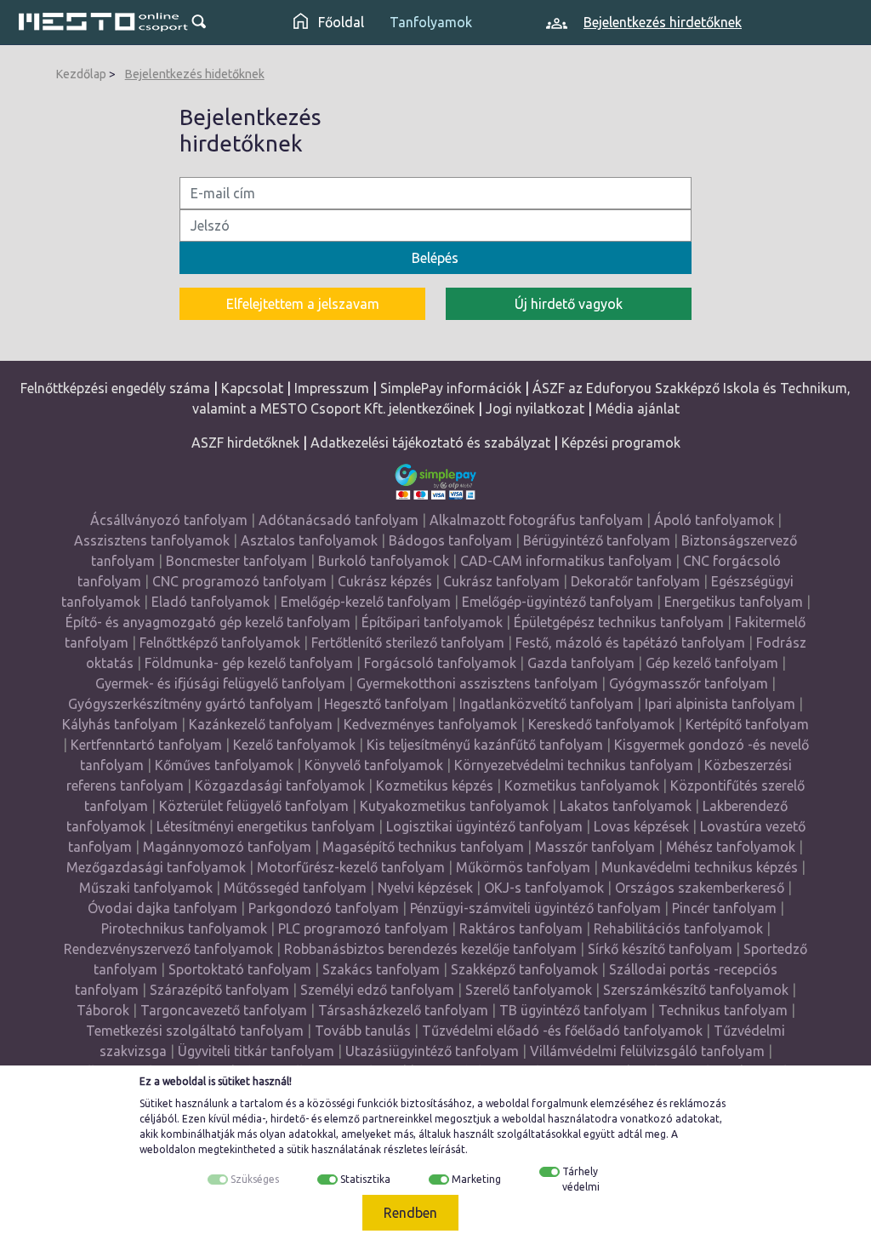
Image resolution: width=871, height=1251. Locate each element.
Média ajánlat (637, 408)
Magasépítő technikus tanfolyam (424, 846)
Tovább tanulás (363, 1030)
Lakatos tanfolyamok (626, 806)
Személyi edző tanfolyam (377, 989)
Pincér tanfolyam (724, 908)
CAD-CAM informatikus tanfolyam (567, 560)
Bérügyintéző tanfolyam (596, 540)
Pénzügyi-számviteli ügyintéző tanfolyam (535, 908)
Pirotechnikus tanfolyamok (184, 928)
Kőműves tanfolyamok (224, 765)
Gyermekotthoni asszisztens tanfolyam (477, 683)
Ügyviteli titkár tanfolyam (256, 1051)
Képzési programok (620, 442)
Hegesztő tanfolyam (386, 703)
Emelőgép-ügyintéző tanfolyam (557, 601)
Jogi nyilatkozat (535, 408)
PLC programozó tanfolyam (363, 928)
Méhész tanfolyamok (730, 846)
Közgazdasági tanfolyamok (280, 785)
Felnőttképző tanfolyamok (219, 642)
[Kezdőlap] (104, 22)
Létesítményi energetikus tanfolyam (266, 826)
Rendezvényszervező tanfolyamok (168, 949)
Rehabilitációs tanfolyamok (678, 928)
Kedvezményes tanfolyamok (430, 724)
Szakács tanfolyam (381, 969)
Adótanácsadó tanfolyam (338, 520)
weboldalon (167, 1149)
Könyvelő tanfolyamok (374, 765)
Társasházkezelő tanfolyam (405, 1010)
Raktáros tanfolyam (521, 928)
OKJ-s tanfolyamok (544, 887)
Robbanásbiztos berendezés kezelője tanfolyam (430, 949)
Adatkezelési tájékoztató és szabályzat (430, 442)
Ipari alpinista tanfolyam (720, 703)
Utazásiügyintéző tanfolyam (432, 1051)
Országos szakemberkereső (699, 887)
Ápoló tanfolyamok (714, 520)
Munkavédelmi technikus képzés (699, 867)
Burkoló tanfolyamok (383, 560)
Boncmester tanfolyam (236, 560)
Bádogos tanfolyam (450, 540)
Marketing (476, 1179)
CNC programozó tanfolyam (239, 581)
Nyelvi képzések (425, 887)
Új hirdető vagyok (569, 303)
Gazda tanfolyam (581, 663)
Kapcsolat (252, 388)
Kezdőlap (81, 74)
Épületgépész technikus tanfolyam (619, 622)
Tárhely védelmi (581, 1179)
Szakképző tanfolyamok (524, 969)
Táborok (103, 1010)
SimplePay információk (450, 388)
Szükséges (255, 1179)
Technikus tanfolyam (723, 1010)
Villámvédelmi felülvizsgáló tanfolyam (647, 1051)
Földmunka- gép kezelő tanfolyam (249, 663)
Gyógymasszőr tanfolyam (688, 683)
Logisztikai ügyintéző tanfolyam (484, 826)
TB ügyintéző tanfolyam (573, 1010)
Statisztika (365, 1179)
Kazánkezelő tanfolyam (261, 724)
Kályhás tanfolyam (120, 724)
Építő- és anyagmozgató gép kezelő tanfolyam (207, 622)
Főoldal (339, 22)
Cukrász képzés (385, 581)
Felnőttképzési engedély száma (115, 388)
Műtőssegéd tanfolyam (295, 887)
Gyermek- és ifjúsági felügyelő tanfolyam (220, 683)
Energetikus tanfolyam (733, 601)
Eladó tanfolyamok (210, 601)
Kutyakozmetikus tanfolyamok (454, 806)
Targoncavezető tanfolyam (223, 1010)
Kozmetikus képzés (434, 785)
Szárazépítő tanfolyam (219, 989)
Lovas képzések (641, 826)
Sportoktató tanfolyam (239, 969)
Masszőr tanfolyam (595, 846)
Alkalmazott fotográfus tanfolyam (536, 520)
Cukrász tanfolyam (501, 581)
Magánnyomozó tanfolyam (227, 846)
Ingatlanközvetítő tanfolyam (546, 703)
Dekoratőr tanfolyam (635, 581)
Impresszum (331, 388)
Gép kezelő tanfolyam (712, 663)
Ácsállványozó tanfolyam (169, 520)
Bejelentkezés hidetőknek (195, 74)
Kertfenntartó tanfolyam (146, 744)
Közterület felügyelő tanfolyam (254, 806)
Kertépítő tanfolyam (747, 724)
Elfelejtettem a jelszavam (302, 303)
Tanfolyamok (431, 22)
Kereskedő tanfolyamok (601, 724)
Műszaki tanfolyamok (146, 887)
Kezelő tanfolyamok (294, 744)
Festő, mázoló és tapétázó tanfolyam (630, 642)
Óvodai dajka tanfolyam (162, 908)
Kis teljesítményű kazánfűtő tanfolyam (485, 744)
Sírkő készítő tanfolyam (660, 949)
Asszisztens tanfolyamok (152, 540)
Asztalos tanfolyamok (309, 540)
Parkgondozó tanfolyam (323, 908)
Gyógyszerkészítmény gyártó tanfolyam (190, 703)
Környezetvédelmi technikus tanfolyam (573, 765)
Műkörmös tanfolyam (523, 867)
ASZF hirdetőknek (245, 442)
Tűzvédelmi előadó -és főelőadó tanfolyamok (562, 1030)
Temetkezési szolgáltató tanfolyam (195, 1030)
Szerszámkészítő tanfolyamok (695, 989)
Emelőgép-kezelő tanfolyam (366, 601)
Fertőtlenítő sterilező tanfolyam (407, 642)
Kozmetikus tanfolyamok (581, 785)
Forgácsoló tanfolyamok (440, 663)
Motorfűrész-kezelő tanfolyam (351, 867)
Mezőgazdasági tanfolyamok (156, 867)
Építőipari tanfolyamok (432, 622)
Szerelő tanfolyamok (528, 989)
